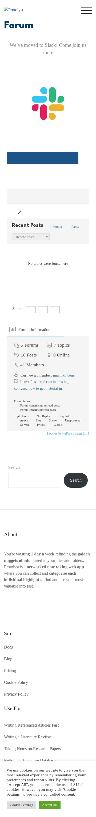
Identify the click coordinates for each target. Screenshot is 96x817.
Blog (8, 659)
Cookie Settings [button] (21, 805)
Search (14, 467)
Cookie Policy (16, 682)
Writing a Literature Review (27, 737)
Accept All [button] (49, 805)
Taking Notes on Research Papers (32, 748)
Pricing (10, 670)
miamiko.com (63, 375)
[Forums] (12, 211)
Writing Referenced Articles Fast (31, 725)
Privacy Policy (16, 694)
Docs (8, 647)
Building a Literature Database (29, 760)
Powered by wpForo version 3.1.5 (67, 433)
